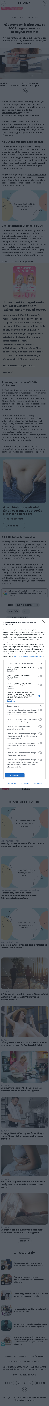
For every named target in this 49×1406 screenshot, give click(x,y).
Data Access (24, 783)
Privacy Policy (37, 783)
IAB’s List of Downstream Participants (27, 656)
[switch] (40, 668)
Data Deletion (12, 783)
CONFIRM (14, 775)
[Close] (44, 622)
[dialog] (24, 703)
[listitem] (24, 663)
